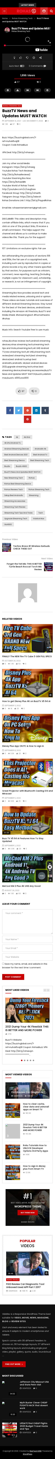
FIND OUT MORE (13, 1364)
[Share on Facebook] (10, 410)
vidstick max (38, 518)
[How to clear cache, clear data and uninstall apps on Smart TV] (12, 1110)
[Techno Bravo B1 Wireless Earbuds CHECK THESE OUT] (6, 547)
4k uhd (27, 437)
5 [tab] (33, 1060)
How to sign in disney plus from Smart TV (34, 1167)
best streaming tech (39, 460)
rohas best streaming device (17, 483)
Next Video (47, 558)
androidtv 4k (40, 448)
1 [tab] (21, 1060)
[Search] (51, 11)
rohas (32, 478)
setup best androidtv (13, 495)
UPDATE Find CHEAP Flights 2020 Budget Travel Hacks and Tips (34, 1426)
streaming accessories (14, 501)
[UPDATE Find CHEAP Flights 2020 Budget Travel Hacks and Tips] (9, 1430)
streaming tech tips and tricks (18, 513)
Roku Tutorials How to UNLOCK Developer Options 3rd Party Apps (35, 1148)
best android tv (40, 454)
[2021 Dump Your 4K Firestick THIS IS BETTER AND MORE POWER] (12, 1131)
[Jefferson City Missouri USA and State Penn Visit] (9, 1388)
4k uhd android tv (12, 443)
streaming (33, 495)
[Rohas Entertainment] (27, 11)
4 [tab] (30, 1060)
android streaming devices (16, 448)
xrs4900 (8, 524)
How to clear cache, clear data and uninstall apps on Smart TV (36, 1106)
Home (5, 18)
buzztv (7, 466)
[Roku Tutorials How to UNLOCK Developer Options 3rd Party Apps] (12, 1152)
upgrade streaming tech (15, 518)
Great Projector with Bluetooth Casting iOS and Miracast (27, 792)
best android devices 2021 (15, 454)
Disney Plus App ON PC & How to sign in (23, 746)
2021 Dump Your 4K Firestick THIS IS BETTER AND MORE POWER (27, 1028)
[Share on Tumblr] (45, 410)
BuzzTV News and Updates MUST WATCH (22, 472)
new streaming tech (13, 478)
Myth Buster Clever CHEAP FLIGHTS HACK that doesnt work (34, 1405)
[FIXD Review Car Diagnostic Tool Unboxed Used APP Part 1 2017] (27, 1090)
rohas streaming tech (39, 489)
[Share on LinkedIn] (36, 410)
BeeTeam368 (36, 1451)
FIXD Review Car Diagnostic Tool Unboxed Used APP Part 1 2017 (25, 1285)
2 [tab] (24, 1060)
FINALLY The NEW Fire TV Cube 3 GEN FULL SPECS (27, 656)
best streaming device (14, 460)
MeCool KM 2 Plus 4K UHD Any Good (21, 886)
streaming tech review (14, 507)
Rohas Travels (13, 1280)
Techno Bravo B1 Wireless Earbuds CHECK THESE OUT (31, 547)
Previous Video (10, 539)
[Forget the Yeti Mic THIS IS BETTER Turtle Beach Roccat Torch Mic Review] (48, 566)
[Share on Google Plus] (27, 410)
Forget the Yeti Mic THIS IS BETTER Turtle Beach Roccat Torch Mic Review (24, 566)
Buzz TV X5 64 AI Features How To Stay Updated (22, 840)
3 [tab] (27, 1060)
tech (40, 513)
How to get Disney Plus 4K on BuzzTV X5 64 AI (26, 701)
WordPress (27, 1454)
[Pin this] (27, 419)
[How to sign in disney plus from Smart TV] (12, 1172)
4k (17, 437)
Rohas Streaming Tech (22, 18)
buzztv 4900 (21, 466)
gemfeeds (18, 1096)
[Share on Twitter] (18, 410)
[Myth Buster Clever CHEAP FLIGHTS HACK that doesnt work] (9, 1409)
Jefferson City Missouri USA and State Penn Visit (34, 1383)
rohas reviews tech (13, 489)
